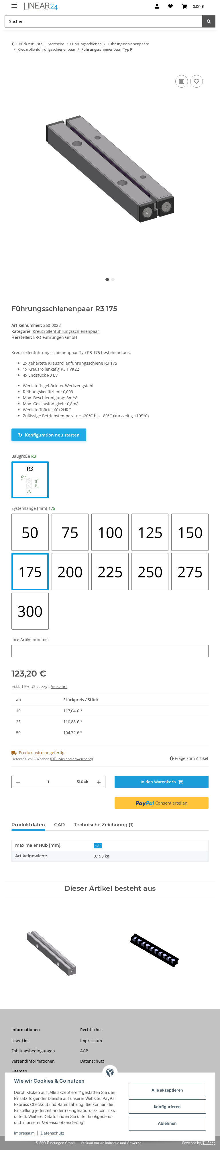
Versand (59, 686)
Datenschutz (52, 1133)
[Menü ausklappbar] (14, 3)
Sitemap (19, 1071)
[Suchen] (208, 21)
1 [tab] (107, 279)
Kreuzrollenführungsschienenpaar (66, 331)
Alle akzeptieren (167, 1090)
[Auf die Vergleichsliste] (181, 81)
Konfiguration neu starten (49, 434)
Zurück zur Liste (28, 43)
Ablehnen (167, 1123)
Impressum (24, 1133)
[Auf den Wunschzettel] (196, 81)
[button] (157, 6)
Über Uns (20, 1040)
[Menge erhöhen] (99, 782)
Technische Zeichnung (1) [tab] (104, 824)
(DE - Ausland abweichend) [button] (71, 758)
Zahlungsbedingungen (33, 1050)
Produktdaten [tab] (28, 824)
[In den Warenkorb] (16, 67)
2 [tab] (113, 279)
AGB (84, 1050)
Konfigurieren (167, 1106)
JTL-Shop (208, 1142)
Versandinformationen (33, 1061)
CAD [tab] (59, 824)
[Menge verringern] (18, 782)
